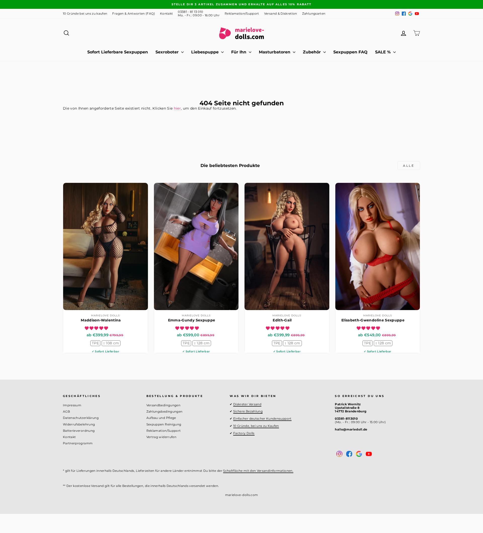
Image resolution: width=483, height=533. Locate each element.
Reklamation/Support (242, 13)
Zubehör (312, 52)
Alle (408, 166)
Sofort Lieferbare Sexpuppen (117, 52)
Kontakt (166, 13)
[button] (97, 328)
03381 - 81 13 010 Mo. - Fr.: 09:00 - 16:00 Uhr (199, 13)
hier (177, 108)
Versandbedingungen (163, 405)
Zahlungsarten (314, 13)
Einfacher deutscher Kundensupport (262, 418)
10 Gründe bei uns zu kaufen (85, 13)
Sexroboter (167, 52)
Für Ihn (239, 52)
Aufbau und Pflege (161, 418)
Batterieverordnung (79, 430)
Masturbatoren (275, 52)
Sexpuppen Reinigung (163, 424)
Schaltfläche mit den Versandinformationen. (258, 471)
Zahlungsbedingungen (164, 411)
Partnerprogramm (78, 443)
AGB (66, 411)
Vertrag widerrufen (161, 437)
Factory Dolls (244, 433)
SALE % (383, 52)
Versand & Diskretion (280, 13)
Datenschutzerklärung (81, 418)
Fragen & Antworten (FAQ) (133, 13)
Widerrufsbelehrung (79, 424)
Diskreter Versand (247, 404)
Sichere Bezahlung (248, 411)
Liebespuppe (205, 52)
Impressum (72, 405)
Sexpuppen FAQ (350, 52)
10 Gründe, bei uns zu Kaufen (256, 426)
